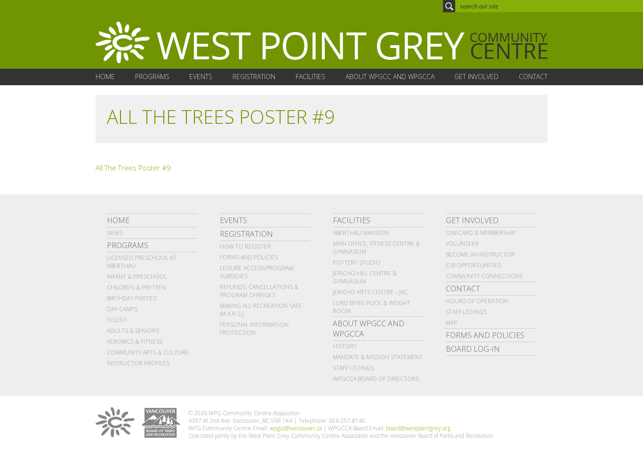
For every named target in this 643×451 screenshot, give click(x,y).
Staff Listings (353, 368)
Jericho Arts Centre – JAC (370, 292)
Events (233, 220)
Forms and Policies (249, 257)
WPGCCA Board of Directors (376, 379)
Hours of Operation (477, 301)
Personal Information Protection (254, 329)
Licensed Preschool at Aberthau (142, 262)
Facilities (351, 220)
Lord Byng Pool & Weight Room (371, 307)
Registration (246, 234)
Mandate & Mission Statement (378, 357)
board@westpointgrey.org (418, 428)
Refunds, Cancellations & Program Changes (259, 291)
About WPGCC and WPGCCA (368, 328)
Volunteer (462, 244)
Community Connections (484, 276)
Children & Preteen (136, 287)
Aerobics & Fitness (134, 342)
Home (118, 220)
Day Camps (122, 309)
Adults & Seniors (133, 331)
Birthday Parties (132, 298)
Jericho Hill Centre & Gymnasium (365, 277)
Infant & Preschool (137, 277)
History (345, 346)
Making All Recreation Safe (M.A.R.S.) (261, 310)
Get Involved (472, 220)
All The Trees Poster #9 (133, 167)
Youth (117, 320)
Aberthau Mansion (361, 233)
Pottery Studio (356, 262)
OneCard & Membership (480, 233)
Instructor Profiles (138, 363)
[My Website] (321, 43)
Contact (463, 288)
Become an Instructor (480, 254)
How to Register (245, 246)
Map (451, 323)
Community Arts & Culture (148, 352)
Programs (127, 245)
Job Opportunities (473, 265)
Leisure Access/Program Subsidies (257, 272)
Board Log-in (473, 349)
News (115, 233)
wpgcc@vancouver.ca (296, 428)
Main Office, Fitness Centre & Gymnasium (376, 248)
